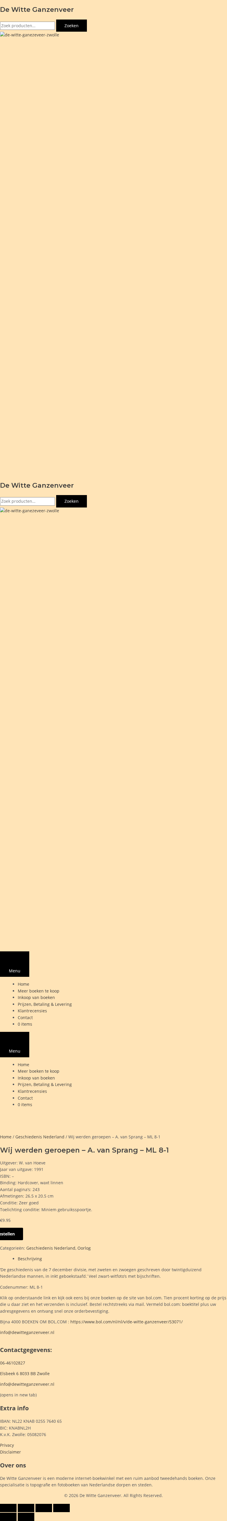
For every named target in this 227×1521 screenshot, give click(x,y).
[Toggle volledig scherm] (26, 1508)
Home (23, 984)
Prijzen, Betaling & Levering (45, 1004)
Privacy (7, 1445)
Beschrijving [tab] (30, 1258)
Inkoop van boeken (36, 997)
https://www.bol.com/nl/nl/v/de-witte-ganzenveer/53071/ (126, 1322)
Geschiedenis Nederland (39, 1137)
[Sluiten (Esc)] (61, 1508)
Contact (25, 1017)
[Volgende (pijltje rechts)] (26, 1517)
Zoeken (71, 25)
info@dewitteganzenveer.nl (27, 1332)
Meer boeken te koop (38, 991)
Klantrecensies (32, 1011)
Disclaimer (10, 1452)
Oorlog (84, 1248)
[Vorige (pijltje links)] (8, 1517)
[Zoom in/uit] (8, 1508)
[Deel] (43, 1508)
